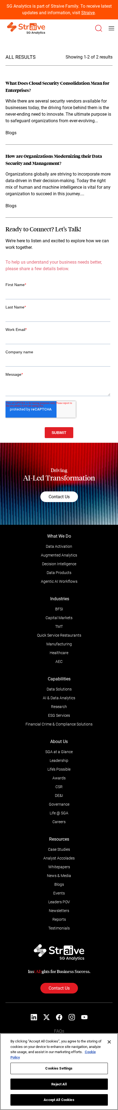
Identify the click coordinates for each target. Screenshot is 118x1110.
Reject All (58, 1084)
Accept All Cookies (59, 1100)
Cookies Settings (58, 1068)
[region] (59, 1071)
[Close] (109, 1042)
